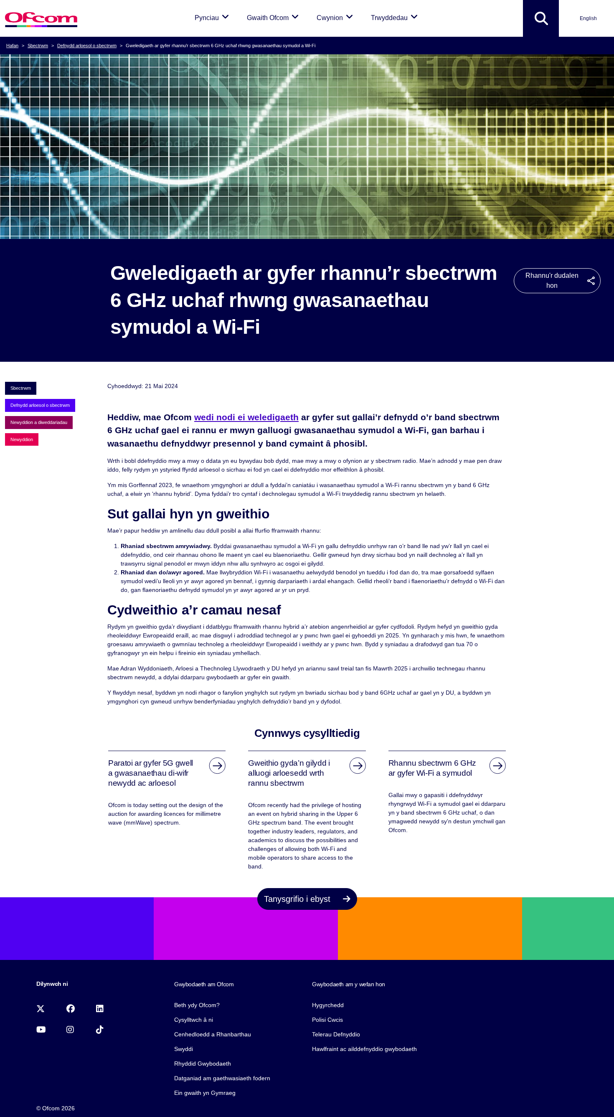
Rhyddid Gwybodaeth (202, 1063)
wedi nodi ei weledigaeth (246, 417)
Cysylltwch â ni (193, 1019)
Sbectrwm (38, 45)
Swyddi (183, 1049)
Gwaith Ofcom (274, 17)
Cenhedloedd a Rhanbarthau (212, 1034)
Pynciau (213, 17)
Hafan (12, 45)
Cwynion (336, 17)
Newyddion (21, 439)
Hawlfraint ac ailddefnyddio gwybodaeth (364, 1049)
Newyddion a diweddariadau (38, 422)
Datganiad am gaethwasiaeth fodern (222, 1078)
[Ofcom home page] (41, 18)
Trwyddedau (396, 17)
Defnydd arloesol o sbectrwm (87, 45)
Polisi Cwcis (327, 1019)
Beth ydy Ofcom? (197, 1005)
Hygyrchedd (328, 1005)
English (588, 18)
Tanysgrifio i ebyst (298, 899)
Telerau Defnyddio (336, 1034)
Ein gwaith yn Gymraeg (205, 1092)
